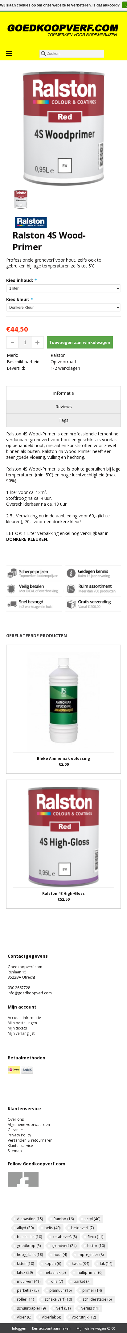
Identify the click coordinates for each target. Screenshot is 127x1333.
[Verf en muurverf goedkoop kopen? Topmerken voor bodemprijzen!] (63, 30)
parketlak (28, 1290)
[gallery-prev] (9, 200)
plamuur (60, 1290)
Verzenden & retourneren (30, 1140)
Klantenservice (20, 1145)
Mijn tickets (17, 1028)
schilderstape (97, 1299)
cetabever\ (65, 1236)
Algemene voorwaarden (29, 1124)
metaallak (54, 1272)
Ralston (58, 355)
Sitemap (15, 1150)
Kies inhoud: (21, 280)
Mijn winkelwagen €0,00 (95, 1328)
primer (92, 1290)
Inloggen (19, 1328)
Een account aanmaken (51, 1328)
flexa (95, 1236)
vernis (90, 1308)
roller (25, 1299)
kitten (25, 1263)
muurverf (28, 1281)
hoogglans (30, 1254)
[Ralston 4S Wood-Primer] (63, 128)
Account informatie (24, 1017)
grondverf (63, 1245)
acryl (92, 1218)
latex (25, 1272)
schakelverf (58, 1299)
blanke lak (29, 1236)
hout (60, 1254)
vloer (24, 1317)
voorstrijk (84, 1317)
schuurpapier (31, 1308)
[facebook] (15, 1185)
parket (82, 1281)
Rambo (64, 1218)
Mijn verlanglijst (21, 1033)
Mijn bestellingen (22, 1022)
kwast (80, 1263)
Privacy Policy (19, 1135)
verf (63, 1308)
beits (52, 1227)
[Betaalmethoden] (14, 1072)
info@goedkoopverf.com (30, 993)
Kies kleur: (19, 299)
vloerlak (51, 1317)
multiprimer (89, 1272)
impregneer (91, 1254)
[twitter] (31, 1185)
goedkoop (29, 1245)
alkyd (25, 1227)
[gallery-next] (118, 200)
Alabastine (30, 1218)
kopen (53, 1263)
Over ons (16, 1119)
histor (96, 1245)
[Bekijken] (63, 709)
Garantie (15, 1129)
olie (57, 1281)
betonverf (82, 1227)
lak (106, 1263)
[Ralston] (30, 226)
